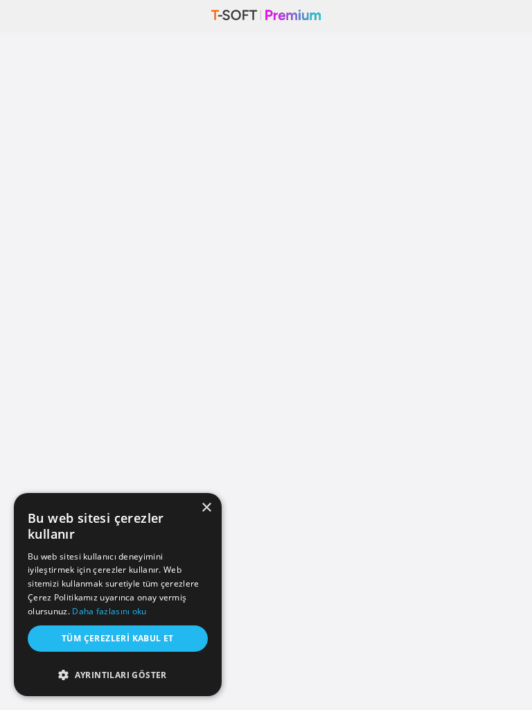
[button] (118, 671)
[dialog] (118, 594)
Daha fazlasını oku (109, 611)
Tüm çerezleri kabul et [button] (118, 638)
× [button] (206, 508)
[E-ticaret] (266, 16)
